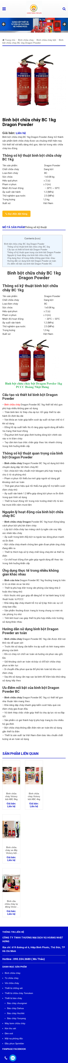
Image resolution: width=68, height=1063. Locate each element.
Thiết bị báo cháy (13, 998)
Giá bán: (8, 133)
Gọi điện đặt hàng (17, 214)
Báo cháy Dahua (15, 1008)
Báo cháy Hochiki (15, 1013)
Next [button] (64, 24)
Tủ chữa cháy (12, 978)
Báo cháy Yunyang (16, 1018)
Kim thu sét (10, 1028)
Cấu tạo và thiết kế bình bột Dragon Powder (27, 249)
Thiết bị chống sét (14, 988)
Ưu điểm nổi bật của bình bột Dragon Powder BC (29, 264)
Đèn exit (9, 1033)
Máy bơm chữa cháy (15, 1023)
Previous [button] (4, 24)
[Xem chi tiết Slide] (34, 25)
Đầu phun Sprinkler (14, 1043)
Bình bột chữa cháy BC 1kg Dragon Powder (24, 244)
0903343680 (12, 1058)
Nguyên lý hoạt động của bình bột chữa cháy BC (29, 255)
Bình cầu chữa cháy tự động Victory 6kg (11, 904)
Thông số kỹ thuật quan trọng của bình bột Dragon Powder (34, 252)
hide (38, 238)
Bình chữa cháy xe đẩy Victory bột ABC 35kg (11, 850)
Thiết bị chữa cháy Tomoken (19, 993)
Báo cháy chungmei (17, 1003)
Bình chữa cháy (12, 404)
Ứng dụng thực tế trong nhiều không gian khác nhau (31, 258)
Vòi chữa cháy (12, 983)
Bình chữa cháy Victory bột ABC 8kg (11, 796)
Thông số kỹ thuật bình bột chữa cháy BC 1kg (28, 247)
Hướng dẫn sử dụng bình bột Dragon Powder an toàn (31, 261)
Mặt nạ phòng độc (14, 1038)
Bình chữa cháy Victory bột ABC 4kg (34, 796)
